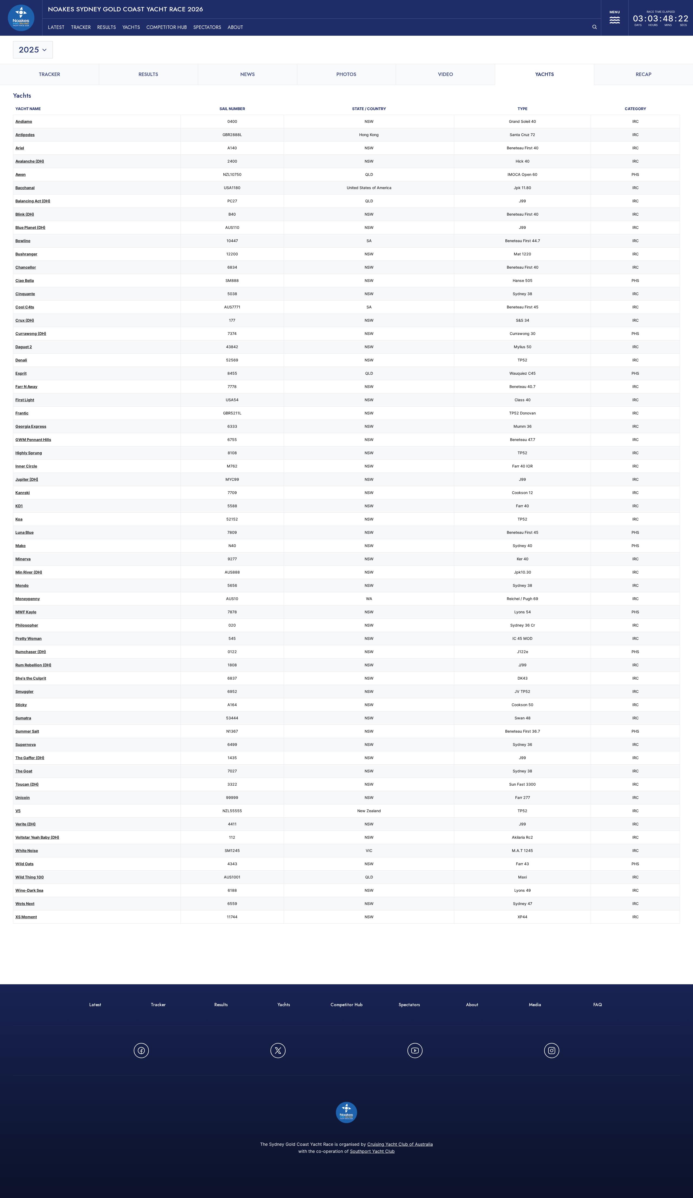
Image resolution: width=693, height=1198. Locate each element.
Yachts (131, 27)
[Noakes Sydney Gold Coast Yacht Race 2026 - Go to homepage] (21, 17)
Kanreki (22, 492)
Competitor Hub (166, 27)
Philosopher (26, 625)
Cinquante (25, 293)
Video (445, 74)
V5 (18, 810)
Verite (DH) (25, 824)
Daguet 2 (23, 346)
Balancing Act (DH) (32, 201)
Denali (21, 360)
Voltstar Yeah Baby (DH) (37, 837)
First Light (24, 399)
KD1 (19, 505)
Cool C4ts (24, 307)
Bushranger (26, 254)
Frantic (21, 413)
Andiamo (23, 121)
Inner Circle (26, 466)
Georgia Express (30, 426)
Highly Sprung (28, 452)
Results (106, 27)
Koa (18, 519)
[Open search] (594, 27)
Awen (20, 174)
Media (535, 1005)
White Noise (26, 850)
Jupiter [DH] (26, 479)
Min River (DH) (28, 572)
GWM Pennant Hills (33, 439)
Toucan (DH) (27, 784)
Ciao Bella (24, 280)
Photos (346, 74)
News (247, 74)
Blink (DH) (24, 214)
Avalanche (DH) (29, 161)
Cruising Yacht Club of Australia (400, 1144)
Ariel (19, 148)
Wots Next (24, 903)
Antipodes (25, 134)
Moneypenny (27, 598)
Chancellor (25, 267)
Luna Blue (24, 532)
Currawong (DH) (30, 333)
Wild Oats (24, 863)
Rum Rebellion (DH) (33, 665)
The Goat (23, 771)
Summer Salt (27, 731)
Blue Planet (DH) (30, 227)
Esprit (21, 373)
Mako (20, 545)
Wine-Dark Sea (29, 890)
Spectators (207, 27)
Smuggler (24, 691)
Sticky (21, 704)
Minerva (23, 559)
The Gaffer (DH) (29, 757)
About (235, 27)
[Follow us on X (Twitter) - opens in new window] (278, 1050)
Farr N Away (26, 386)
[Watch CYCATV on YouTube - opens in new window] (415, 1050)
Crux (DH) (24, 320)
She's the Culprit (30, 678)
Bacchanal (25, 187)
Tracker (81, 27)
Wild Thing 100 (29, 877)
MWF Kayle (25, 612)
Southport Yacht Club (372, 1151)
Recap (644, 74)
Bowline (22, 240)
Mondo (22, 585)
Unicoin (22, 797)
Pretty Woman (28, 638)
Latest (56, 27)
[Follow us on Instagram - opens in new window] (551, 1050)
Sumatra (23, 718)
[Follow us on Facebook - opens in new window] (141, 1050)
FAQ (597, 1005)
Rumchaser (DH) (30, 651)
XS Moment (26, 916)
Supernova (25, 744)
